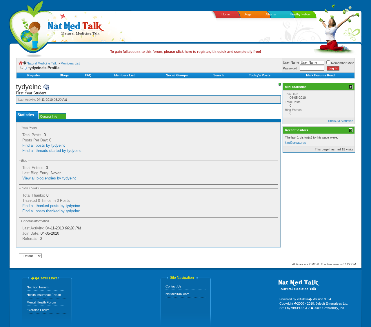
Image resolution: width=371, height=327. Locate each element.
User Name (291, 62)
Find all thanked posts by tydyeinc (51, 206)
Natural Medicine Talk (42, 63)
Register (33, 75)
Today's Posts (259, 75)
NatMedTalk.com (177, 294)
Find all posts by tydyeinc (44, 145)
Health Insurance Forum (44, 295)
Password (290, 68)
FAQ (88, 75)
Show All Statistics (340, 121)
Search (218, 75)
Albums (270, 14)
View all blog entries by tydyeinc (49, 178)
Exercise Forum (38, 310)
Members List (70, 63)
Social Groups (177, 75)
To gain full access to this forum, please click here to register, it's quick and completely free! (185, 52)
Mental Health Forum (41, 302)
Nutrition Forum (37, 287)
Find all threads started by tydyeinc (51, 150)
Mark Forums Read (320, 75)
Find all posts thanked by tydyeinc (51, 211)
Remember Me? (342, 63)
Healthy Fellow (300, 14)
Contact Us (173, 286)
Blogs (248, 14)
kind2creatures (295, 142)
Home (225, 14)
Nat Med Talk (30, 27)
